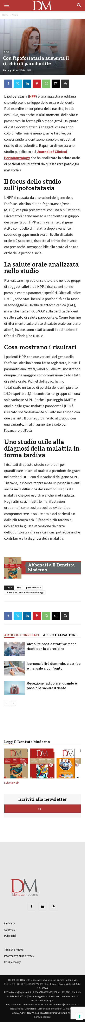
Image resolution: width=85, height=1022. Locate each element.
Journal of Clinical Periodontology (25, 592)
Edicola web (11, 782)
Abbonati (9, 929)
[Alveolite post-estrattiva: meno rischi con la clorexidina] (14, 649)
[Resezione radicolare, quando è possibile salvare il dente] (14, 688)
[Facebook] (31, 906)
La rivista (9, 923)
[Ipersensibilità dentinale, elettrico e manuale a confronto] (14, 668)
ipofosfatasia (33, 587)
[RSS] (53, 906)
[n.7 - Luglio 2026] (42, 764)
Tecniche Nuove (14, 949)
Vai (40, 808)
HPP (32, 96)
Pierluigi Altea (10, 70)
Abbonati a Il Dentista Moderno (51, 568)
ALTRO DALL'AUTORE (60, 635)
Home (5, 14)
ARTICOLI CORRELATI (21, 635)
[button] (79, 5)
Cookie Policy (12, 962)
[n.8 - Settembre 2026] (12, 568)
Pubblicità (10, 936)
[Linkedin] (42, 906)
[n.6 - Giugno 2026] (69, 764)
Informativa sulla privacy (19, 956)
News (15, 14)
